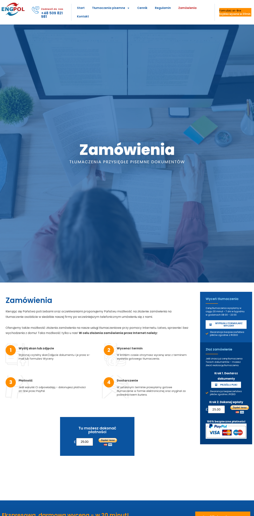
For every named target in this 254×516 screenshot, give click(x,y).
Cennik (142, 8)
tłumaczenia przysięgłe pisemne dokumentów (127, 162)
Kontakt (83, 16)
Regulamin (163, 8)
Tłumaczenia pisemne (108, 8)
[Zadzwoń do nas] (35, 10)
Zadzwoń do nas (52, 9)
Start (81, 8)
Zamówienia (187, 8)
